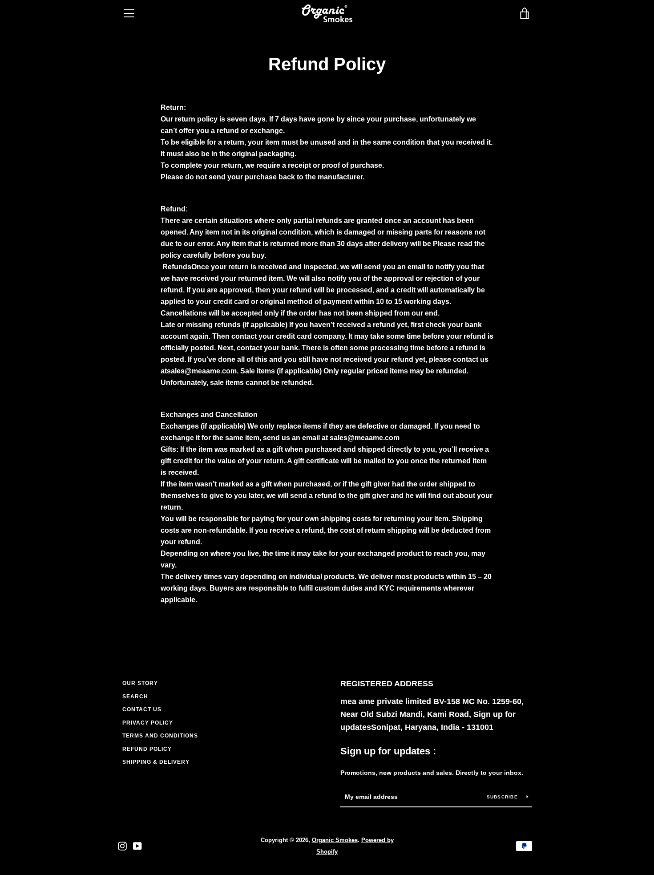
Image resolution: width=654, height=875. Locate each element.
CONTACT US (141, 709)
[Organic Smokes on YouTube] (137, 845)
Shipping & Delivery (156, 762)
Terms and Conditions (160, 736)
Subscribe (503, 796)
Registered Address (386, 683)
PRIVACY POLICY (147, 723)
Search (135, 696)
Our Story (140, 683)
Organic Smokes (335, 840)
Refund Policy (147, 749)
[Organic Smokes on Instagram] (122, 845)
